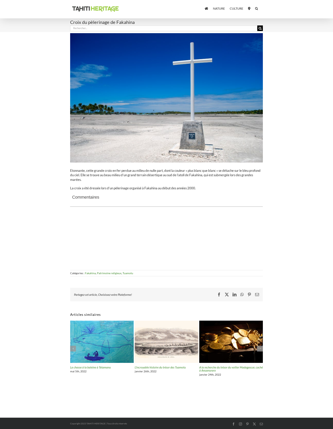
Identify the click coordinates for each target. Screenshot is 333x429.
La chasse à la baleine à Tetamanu (219, 367)
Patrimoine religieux (109, 273)
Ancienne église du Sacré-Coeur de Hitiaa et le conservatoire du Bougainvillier (162, 369)
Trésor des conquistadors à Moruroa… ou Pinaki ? (99, 367)
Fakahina (90, 273)
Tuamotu (128, 273)
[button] (256, 8)
